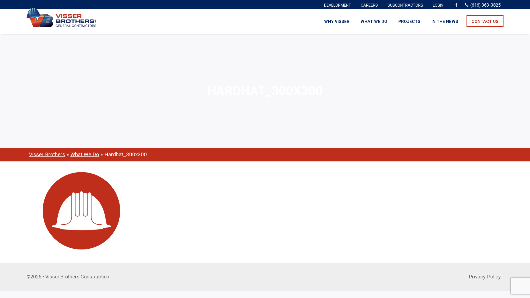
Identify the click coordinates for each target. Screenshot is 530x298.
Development (337, 5)
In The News (444, 21)
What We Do (374, 21)
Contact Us (485, 21)
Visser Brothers (47, 154)
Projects (409, 21)
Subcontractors (405, 5)
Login (438, 5)
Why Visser (336, 21)
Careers (369, 5)
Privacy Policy (485, 276)
